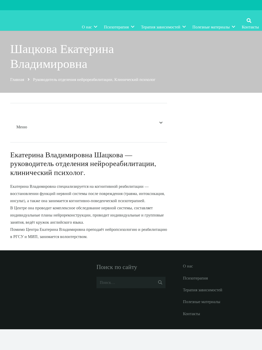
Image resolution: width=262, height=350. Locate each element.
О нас (188, 266)
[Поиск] (249, 20)
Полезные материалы (201, 301)
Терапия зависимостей (202, 289)
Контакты (191, 313)
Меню (21, 126)
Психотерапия (195, 278)
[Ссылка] (45, 20)
